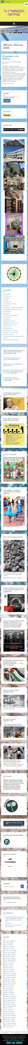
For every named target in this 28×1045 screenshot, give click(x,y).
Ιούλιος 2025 (8, 964)
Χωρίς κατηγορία (9, 334)
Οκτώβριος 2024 (9, 981)
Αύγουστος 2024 (9, 985)
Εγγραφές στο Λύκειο (10, 57)
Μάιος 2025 (8, 967)
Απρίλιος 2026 (8, 946)
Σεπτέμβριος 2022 (9, 1023)
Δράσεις (7, 305)
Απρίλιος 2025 (8, 969)
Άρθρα (7, 300)
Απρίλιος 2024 (8, 992)
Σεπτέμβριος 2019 (9, 1025)
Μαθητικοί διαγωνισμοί (11, 323)
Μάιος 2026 (8, 944)
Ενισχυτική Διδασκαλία (11, 315)
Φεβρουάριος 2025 (10, 973)
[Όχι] (26, 1039)
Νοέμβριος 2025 (9, 956)
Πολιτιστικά (8, 326)
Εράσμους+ (8, 319)
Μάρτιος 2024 (8, 994)
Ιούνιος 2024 (8, 988)
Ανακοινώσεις (5, 63)
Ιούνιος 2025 (8, 965)
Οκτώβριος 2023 (9, 1004)
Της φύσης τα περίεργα (11, 330)
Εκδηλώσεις (8, 311)
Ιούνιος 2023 (8, 1009)
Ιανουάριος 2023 (9, 1015)
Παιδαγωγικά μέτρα (10, 324)
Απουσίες (7, 298)
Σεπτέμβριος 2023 (9, 1006)
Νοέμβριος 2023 (9, 1002)
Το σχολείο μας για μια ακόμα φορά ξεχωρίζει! (13, 925)
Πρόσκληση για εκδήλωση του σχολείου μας (13, 364)
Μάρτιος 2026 (8, 948)
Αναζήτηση (6, 883)
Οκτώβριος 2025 (9, 958)
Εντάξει (9, 1042)
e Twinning (7, 294)
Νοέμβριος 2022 (9, 1019)
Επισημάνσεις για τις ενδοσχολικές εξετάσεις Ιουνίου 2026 (11, 379)
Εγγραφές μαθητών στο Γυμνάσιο (14, 307)
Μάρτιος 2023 (8, 1013)
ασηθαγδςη (8, 923)
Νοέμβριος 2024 (9, 979)
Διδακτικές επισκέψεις (11, 303)
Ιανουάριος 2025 (9, 975)
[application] (14, 129)
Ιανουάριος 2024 (9, 998)
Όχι (13, 1042)
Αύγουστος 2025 (9, 962)
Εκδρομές (7, 313)
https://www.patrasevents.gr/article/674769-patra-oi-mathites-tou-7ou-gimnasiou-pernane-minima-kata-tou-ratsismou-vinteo (14, 919)
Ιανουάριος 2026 (9, 952)
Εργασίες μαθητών (10, 321)
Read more (19, 1042)
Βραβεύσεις (8, 301)
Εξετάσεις (8, 317)
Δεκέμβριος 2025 (9, 954)
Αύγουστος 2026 (9, 941)
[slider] (22, 129)
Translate (7, 100)
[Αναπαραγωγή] (5, 129)
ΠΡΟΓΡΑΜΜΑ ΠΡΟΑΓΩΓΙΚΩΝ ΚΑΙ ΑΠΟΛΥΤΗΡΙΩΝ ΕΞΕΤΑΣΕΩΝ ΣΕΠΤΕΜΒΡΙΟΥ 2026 (13, 351)
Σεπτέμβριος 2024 (9, 983)
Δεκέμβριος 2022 (9, 1017)
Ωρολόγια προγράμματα (11, 339)
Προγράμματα (9, 328)
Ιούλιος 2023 (8, 1008)
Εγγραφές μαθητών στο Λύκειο (13, 309)
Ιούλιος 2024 (8, 987)
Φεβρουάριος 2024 (10, 996)
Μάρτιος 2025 (8, 971)
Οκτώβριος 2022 (9, 1021)
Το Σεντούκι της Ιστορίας (11, 332)
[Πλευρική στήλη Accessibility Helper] (26, 4)
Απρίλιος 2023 (8, 1011)
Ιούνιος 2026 (8, 943)
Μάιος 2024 (8, 990)
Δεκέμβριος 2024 (9, 977)
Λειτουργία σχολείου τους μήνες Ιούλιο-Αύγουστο (12, 358)
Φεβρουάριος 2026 (10, 950)
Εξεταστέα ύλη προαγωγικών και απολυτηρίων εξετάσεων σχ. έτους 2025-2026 (13, 371)
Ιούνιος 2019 (8, 1027)
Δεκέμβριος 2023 (9, 1000)
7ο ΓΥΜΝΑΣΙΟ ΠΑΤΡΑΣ (14, 13)
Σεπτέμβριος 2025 (9, 960)
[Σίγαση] (18, 129)
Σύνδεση (8, 1)
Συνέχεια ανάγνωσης (10, 84)
